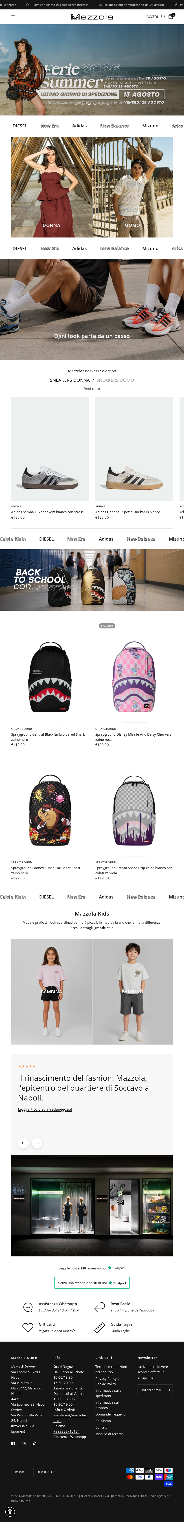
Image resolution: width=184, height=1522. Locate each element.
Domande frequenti (110, 1414)
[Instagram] (27, 1444)
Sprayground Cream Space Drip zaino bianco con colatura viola (133, 870)
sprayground (21, 728)
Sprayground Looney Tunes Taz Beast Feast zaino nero (45, 870)
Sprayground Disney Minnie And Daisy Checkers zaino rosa (133, 737)
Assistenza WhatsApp (69, 1436)
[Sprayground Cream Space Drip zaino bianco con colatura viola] (134, 804)
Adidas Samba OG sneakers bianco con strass (47, 512)
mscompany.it (20, 1500)
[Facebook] (16, 1444)
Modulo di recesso (109, 1433)
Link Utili (103, 1357)
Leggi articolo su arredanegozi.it (45, 1109)
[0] (170, 16)
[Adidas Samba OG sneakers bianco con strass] (50, 449)
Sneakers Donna (70, 380)
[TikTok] (38, 1443)
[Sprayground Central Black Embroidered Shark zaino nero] (50, 671)
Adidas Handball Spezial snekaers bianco (127, 512)
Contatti (101, 1427)
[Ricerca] (163, 16)
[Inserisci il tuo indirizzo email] (168, 1389)
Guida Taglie (120, 1331)
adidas (16, 506)
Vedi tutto (92, 388)
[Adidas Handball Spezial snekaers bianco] (134, 449)
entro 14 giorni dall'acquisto (132, 1310)
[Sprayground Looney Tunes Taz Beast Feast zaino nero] (50, 804)
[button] (10, 1512)
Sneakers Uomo (115, 380)
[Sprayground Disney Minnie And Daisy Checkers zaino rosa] (134, 671)
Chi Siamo (103, 1420)
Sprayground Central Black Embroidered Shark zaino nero (48, 737)
